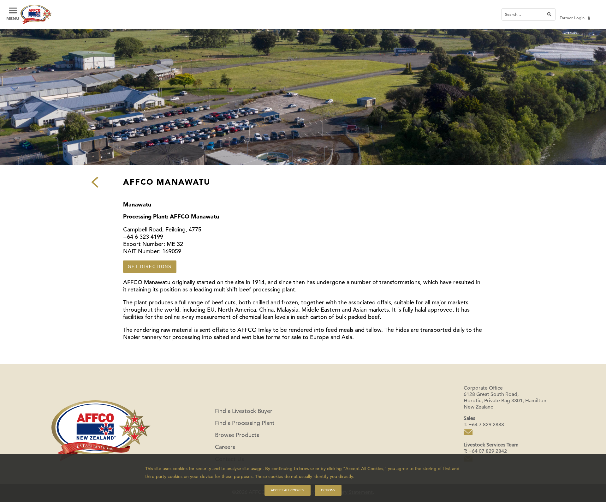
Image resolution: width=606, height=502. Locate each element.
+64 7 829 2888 (486, 424)
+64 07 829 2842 (487, 451)
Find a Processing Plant (245, 423)
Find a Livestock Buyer (243, 411)
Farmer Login (572, 18)
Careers (225, 447)
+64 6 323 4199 (143, 236)
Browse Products (237, 435)
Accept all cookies (287, 490)
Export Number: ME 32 (153, 244)
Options (328, 490)
